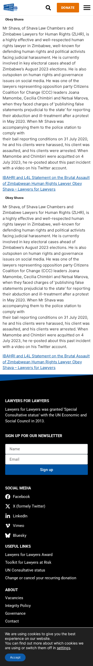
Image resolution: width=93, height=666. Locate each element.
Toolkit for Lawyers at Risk (28, 562)
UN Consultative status (25, 570)
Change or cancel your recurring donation (40, 578)
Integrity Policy (18, 605)
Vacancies (14, 598)
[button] (48, 7)
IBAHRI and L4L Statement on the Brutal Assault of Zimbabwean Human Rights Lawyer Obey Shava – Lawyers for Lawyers (46, 183)
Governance (15, 613)
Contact (12, 621)
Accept (15, 657)
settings (63, 648)
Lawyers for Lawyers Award (28, 554)
